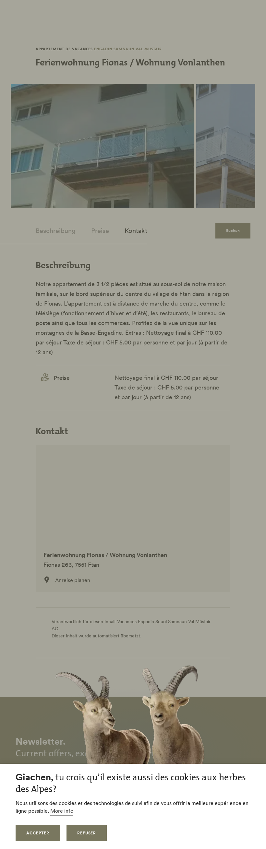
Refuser (86, 833)
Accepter (37, 833)
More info (61, 811)
